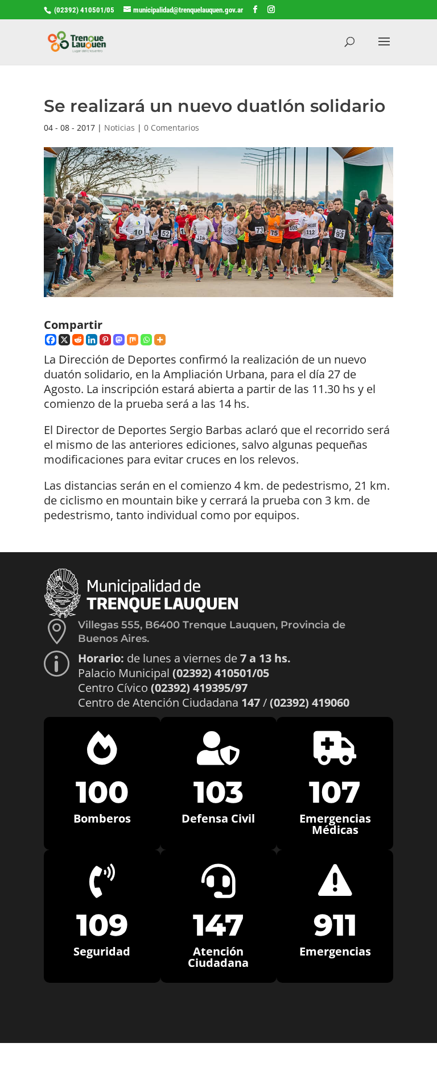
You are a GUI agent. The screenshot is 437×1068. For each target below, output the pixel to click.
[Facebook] (50, 339)
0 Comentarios (171, 127)
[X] (64, 339)
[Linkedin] (91, 339)
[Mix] (132, 339)
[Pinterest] (105, 339)
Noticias (119, 127)
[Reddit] (78, 339)
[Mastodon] (119, 339)
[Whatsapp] (146, 339)
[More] (160, 339)
